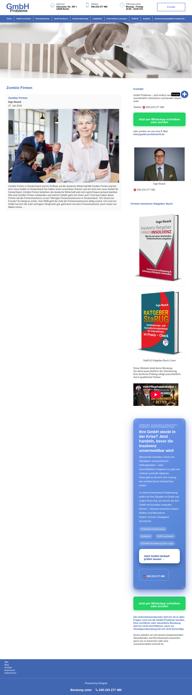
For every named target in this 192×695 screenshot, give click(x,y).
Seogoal (102, 683)
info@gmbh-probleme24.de (148, 134)
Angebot (146, 19)
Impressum (9, 670)
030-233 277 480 (110, 690)
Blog (6, 665)
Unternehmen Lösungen (116, 19)
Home (9, 19)
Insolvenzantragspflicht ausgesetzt (169, 19)
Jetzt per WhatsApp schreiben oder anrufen (159, 121)
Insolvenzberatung (80, 19)
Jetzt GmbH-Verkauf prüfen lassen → (157, 558)
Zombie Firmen (18, 97)
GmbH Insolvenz (61, 19)
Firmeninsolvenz (42, 19)
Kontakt (175, 94)
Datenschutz (10, 673)
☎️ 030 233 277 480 (154, 576)
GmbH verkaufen (23, 19)
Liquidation (97, 19)
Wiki (6, 662)
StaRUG (135, 19)
